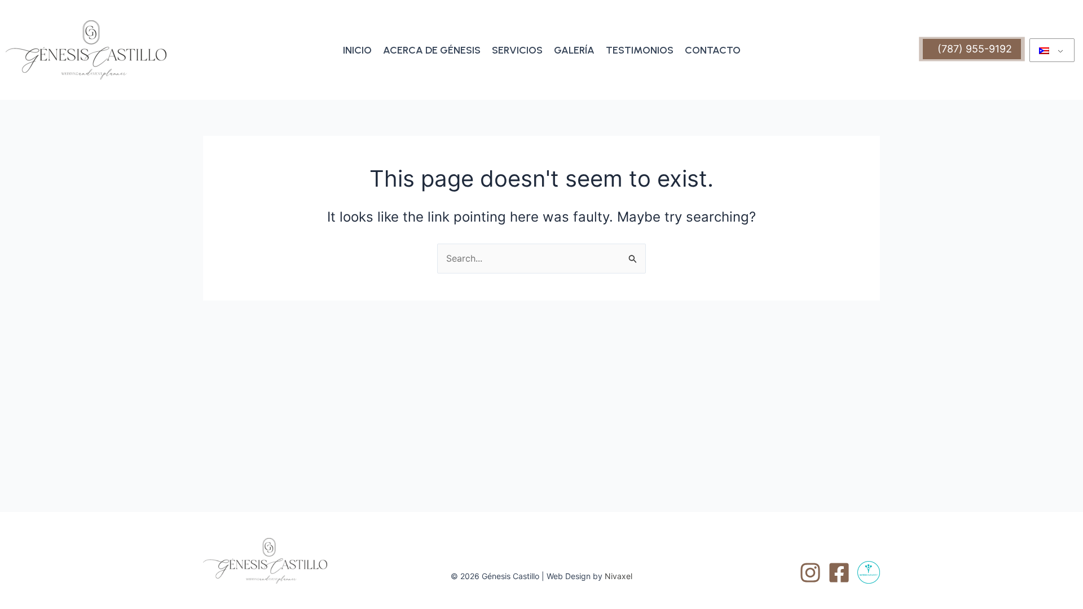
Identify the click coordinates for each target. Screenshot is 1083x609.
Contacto (713, 50)
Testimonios (639, 50)
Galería (574, 50)
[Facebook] (839, 573)
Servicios (517, 50)
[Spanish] (1052, 50)
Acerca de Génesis (432, 50)
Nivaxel (618, 576)
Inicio (357, 50)
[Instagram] (810, 573)
